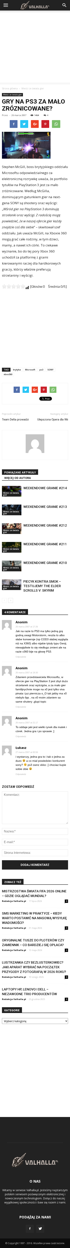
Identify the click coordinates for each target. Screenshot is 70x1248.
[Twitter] (40, 1229)
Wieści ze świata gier (12, 94)
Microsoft (30, 369)
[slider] (13, 286)
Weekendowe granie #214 (45, 488)
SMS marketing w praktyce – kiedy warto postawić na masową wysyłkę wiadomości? (34, 918)
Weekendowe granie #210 (45, 563)
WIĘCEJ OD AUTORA (17, 478)
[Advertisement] (35, 47)
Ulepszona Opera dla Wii (52, 419)
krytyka (17, 369)
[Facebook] (30, 1229)
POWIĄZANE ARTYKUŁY (20, 472)
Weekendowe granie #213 (45, 507)
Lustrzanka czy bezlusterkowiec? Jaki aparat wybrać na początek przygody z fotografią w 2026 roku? (34, 967)
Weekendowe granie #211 (45, 544)
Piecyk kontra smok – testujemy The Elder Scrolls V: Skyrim (42, 586)
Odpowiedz (21, 657)
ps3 (41, 369)
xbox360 (8, 374)
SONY (50, 369)
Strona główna (10, 88)
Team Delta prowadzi (15, 419)
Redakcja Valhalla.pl (14, 901)
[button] (64, 5)
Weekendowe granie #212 (45, 525)
